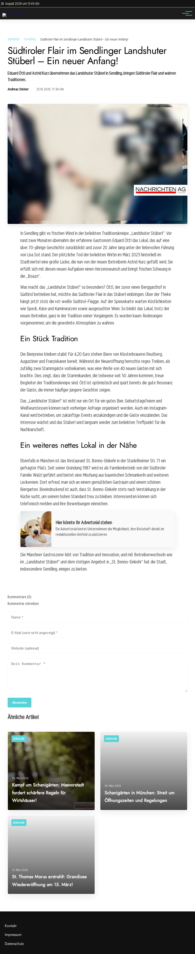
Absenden (19, 702)
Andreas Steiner (18, 89)
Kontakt (10, 925)
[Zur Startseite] (14, 13)
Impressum (13, 934)
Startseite (14, 39)
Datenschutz (14, 943)
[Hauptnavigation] (185, 13)
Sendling (29, 39)
